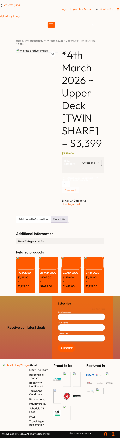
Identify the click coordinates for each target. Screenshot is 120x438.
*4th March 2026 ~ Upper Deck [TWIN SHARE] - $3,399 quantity (81, 179)
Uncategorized (33, 40)
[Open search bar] (93, 24)
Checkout (70, 190)
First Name (63, 323)
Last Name (63, 333)
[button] (52, 54)
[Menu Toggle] (51, 25)
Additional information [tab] (33, 219)
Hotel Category (69, 162)
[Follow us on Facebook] (106, 434)
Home (19, 40)
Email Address (65, 311)
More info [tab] (59, 219)
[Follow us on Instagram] (113, 434)
